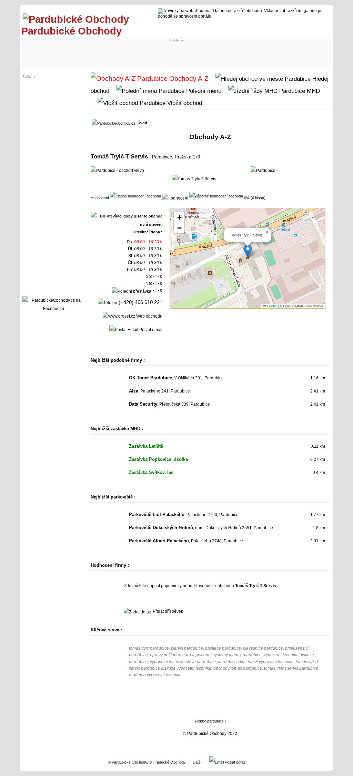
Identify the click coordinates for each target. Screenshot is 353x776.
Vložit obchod (183, 102)
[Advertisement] (81, 50)
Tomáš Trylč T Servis (119, 156)
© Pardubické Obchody (127, 762)
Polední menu (202, 90)
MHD (312, 90)
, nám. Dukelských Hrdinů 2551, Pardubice (201, 527)
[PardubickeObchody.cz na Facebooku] (53, 308)
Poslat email (150, 329)
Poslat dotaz (234, 762)
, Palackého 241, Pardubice (159, 391)
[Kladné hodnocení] (135, 196)
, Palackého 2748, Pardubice (186, 541)
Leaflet (271, 306)
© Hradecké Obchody (167, 762)
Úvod (142, 123)
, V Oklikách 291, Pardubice (176, 378)
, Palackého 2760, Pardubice (184, 514)
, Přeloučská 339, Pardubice (169, 404)
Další (197, 762)
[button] (247, 251)
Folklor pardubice (209, 721)
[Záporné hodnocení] (216, 196)
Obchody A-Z (188, 78)
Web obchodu (148, 316)
